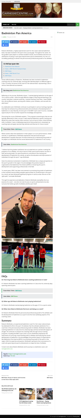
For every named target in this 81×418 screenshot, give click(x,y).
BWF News (8, 71)
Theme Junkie (76, 416)
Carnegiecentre (62, 416)
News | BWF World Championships (15, 69)
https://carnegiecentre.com (17, 354)
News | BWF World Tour (12, 73)
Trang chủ (6, 24)
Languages (17, 1)
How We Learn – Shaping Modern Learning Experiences (28, 28)
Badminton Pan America (12, 66)
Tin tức (14, 24)
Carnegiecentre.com (7, 349)
